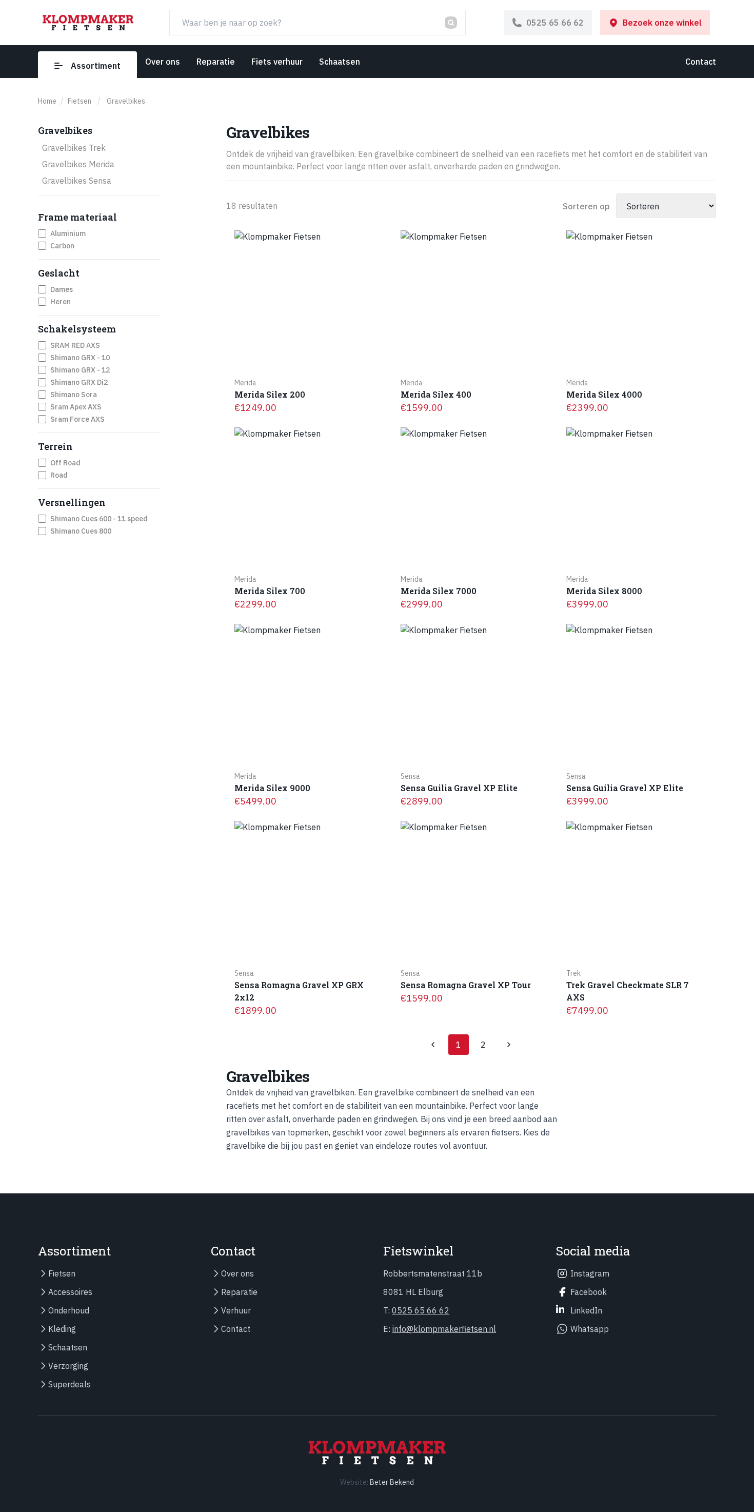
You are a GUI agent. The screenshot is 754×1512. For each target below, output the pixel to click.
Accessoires (70, 1292)
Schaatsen (339, 61)
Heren (60, 301)
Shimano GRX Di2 (79, 382)
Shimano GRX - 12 (80, 370)
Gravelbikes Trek (74, 148)
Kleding (62, 1329)
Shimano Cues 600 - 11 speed (99, 518)
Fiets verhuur (277, 61)
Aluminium (68, 233)
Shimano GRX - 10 (80, 357)
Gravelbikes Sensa (76, 180)
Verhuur (236, 1310)
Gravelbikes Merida (78, 164)
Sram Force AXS (77, 419)
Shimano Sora (73, 394)
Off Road (65, 462)
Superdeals (69, 1384)
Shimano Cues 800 (80, 531)
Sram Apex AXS (76, 406)
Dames (61, 289)
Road (59, 475)
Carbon (62, 245)
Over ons (162, 61)
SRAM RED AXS (75, 345)
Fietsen (61, 1273)
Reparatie (215, 61)
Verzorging (68, 1366)
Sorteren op (586, 206)
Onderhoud (68, 1310)
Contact (700, 61)
